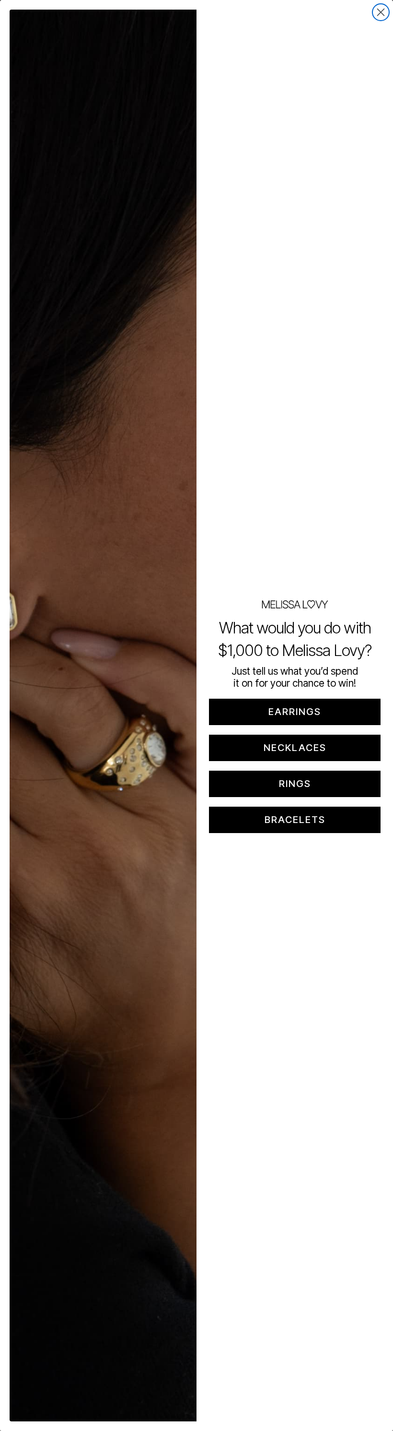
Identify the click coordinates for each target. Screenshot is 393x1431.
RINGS (295, 783)
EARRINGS (294, 711)
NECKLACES (295, 747)
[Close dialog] (380, 12)
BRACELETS (295, 819)
